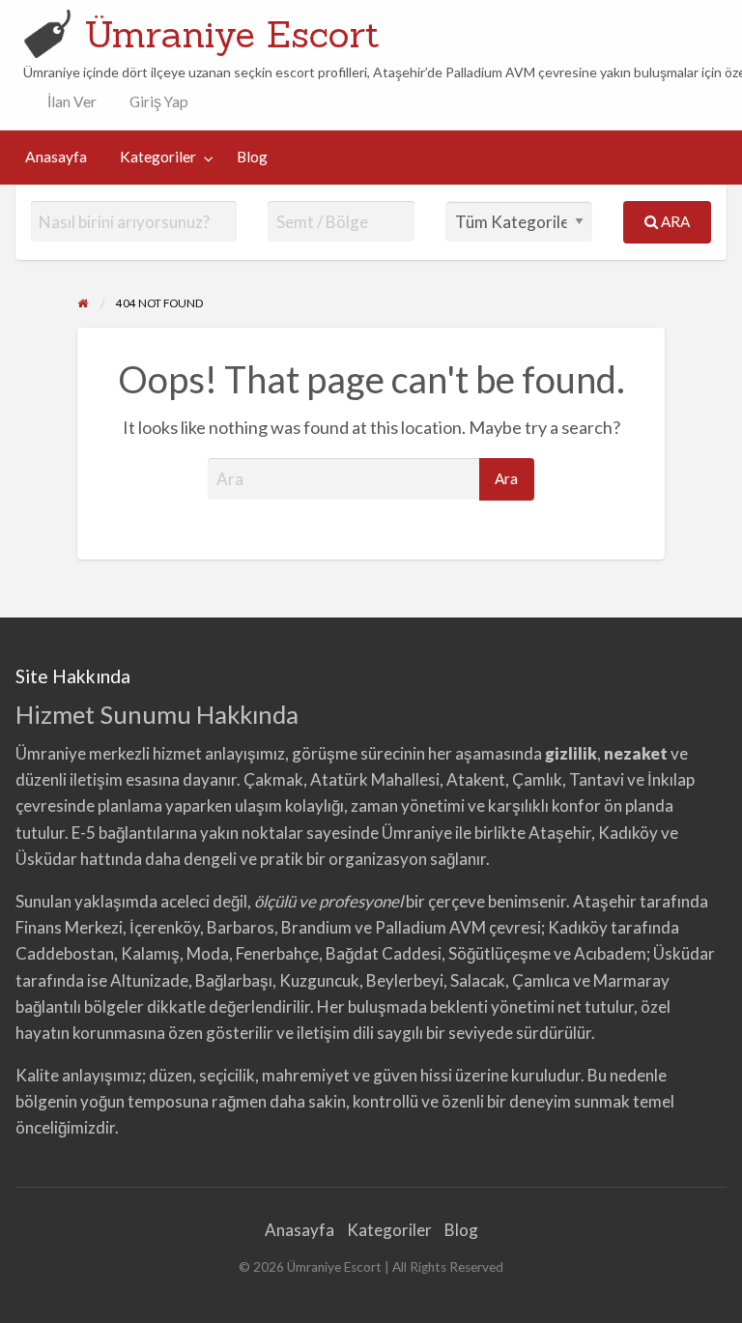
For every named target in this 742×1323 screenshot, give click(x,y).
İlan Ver (70, 101)
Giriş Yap (158, 101)
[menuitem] (67, 102)
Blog (252, 156)
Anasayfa (56, 156)
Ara (674, 221)
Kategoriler (158, 156)
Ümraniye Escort (232, 34)
